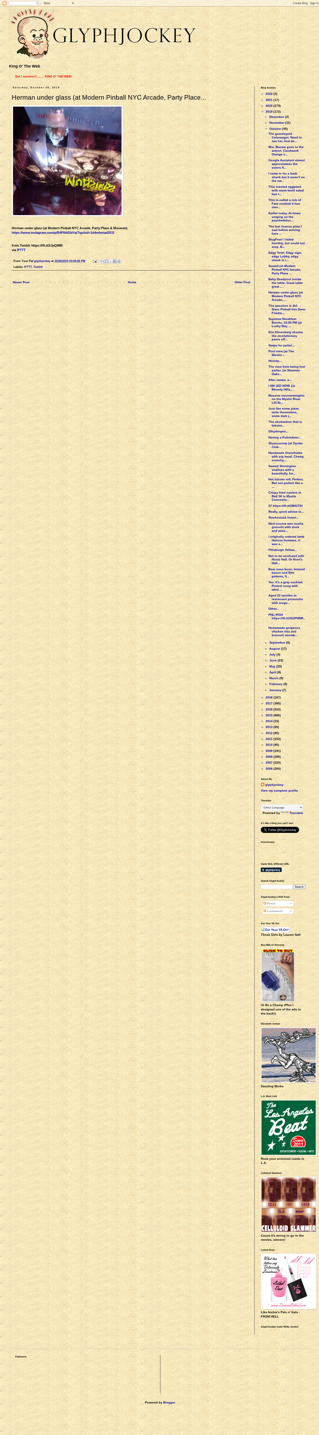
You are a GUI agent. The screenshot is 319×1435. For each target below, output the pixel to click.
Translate (296, 813)
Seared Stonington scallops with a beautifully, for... (282, 469)
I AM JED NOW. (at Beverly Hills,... (281, 387)
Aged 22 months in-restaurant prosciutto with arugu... (285, 599)
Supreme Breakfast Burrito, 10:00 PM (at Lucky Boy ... (285, 322)
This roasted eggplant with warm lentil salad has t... (286, 190)
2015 (269, 715)
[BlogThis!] (106, 261)
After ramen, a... (280, 380)
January (275, 690)
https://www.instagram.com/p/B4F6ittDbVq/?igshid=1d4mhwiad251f (63, 232)
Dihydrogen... (278, 431)
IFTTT (21, 250)
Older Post (242, 282)
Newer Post (21, 282)
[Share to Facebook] (115, 261)
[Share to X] (111, 261)
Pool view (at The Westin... (281, 353)
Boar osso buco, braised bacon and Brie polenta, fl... (286, 572)
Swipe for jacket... (281, 345)
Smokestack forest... (283, 517)
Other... (273, 608)
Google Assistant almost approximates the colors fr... (286, 163)
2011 (269, 739)
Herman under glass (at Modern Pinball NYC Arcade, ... (285, 296)
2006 (269, 768)
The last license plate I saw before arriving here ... (285, 230)
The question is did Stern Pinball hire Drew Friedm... (286, 309)
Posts (270, 903)
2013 (269, 727)
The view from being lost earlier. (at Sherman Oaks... (286, 370)
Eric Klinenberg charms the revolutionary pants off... (285, 335)
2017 (269, 703)
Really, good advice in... (286, 511)
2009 (269, 751)
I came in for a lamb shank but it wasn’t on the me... (286, 177)
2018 (269, 697)
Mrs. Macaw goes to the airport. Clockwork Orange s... (286, 150)
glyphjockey (274, 784)
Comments (274, 911)
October (275, 128)
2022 (269, 94)
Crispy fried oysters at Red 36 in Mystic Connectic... (284, 496)
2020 (269, 105)
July (272, 654)
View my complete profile (279, 790)
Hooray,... (275, 360)
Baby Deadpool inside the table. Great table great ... (285, 282)
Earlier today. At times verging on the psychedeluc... (284, 216)
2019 (269, 111)
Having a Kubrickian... (284, 437)
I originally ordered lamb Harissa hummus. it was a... (286, 540)
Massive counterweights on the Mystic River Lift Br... (286, 399)
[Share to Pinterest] (119, 261)
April (273, 672)
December (277, 117)
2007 (269, 762)
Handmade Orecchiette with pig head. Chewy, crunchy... (286, 456)
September (277, 642)
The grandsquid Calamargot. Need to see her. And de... (285, 137)
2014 (269, 721)
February (276, 684)
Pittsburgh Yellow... (282, 550)
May (272, 666)
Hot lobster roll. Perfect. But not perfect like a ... (286, 483)
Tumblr (38, 267)
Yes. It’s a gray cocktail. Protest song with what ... (285, 585)
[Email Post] (95, 261)
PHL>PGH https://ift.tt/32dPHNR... (286, 618)
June (273, 660)
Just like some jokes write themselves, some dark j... (283, 412)
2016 (269, 709)
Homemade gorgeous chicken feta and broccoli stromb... (284, 631)
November (277, 122)
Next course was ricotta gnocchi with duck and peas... (285, 527)
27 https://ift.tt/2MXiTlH (285, 505)
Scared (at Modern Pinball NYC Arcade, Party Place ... (284, 269)
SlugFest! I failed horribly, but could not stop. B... (286, 243)
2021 (269, 100)
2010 (269, 744)
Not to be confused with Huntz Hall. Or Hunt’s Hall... (286, 559)
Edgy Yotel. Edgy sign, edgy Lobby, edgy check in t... (285, 256)
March (274, 678)
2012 (269, 733)
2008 (269, 756)
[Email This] (102, 261)
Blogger (169, 1402)
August (275, 648)
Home (132, 282)
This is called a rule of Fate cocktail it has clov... (284, 203)
